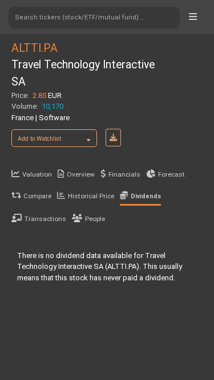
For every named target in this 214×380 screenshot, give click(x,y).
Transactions (45, 219)
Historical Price (91, 196)
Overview (81, 174)
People (95, 219)
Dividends (146, 196)
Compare (37, 196)
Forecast (171, 174)
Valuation (37, 174)
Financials (124, 174)
